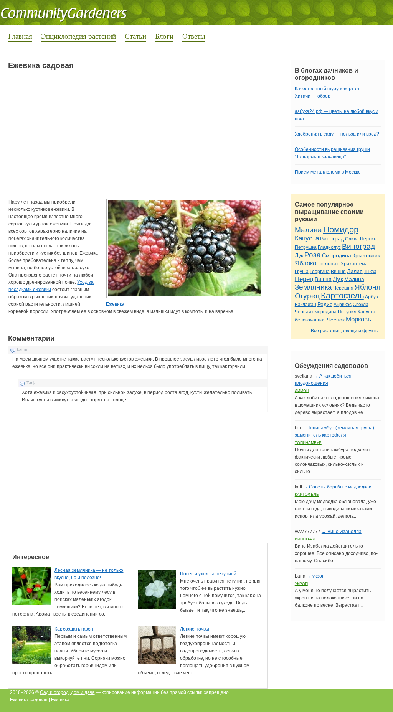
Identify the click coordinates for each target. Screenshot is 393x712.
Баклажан (305, 304)
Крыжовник (366, 255)
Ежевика (115, 304)
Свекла (360, 304)
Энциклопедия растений (78, 36)
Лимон (302, 391)
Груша (302, 271)
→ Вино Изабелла (342, 531)
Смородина (336, 255)
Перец (304, 279)
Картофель (342, 295)
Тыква (370, 271)
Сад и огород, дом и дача (67, 692)
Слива (352, 239)
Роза (312, 255)
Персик (368, 239)
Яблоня (367, 287)
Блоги (164, 36)
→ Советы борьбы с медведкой (337, 487)
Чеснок (336, 319)
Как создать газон (73, 629)
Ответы (193, 36)
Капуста (307, 238)
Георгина (320, 271)
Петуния (347, 312)
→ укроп (316, 576)
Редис (324, 304)
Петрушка (306, 247)
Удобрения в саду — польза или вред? (337, 134)
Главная (20, 36)
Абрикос (343, 304)
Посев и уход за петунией (208, 573)
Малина (308, 230)
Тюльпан (328, 263)
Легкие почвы (194, 629)
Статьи (135, 36)
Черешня (343, 288)
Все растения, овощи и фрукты (345, 330)
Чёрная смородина (316, 312)
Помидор (340, 229)
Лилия (355, 271)
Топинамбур (308, 442)
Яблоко (305, 263)
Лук (299, 255)
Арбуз (371, 297)
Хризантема (354, 264)
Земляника (313, 287)
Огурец (307, 296)
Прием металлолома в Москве (328, 172)
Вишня (338, 271)
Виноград (332, 238)
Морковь (358, 319)
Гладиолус (329, 247)
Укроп (301, 583)
